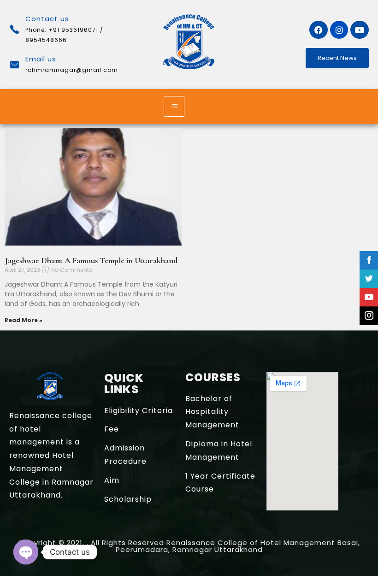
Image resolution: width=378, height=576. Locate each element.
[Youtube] (359, 30)
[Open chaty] (25, 552)
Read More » (23, 320)
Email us (40, 59)
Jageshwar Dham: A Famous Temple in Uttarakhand (91, 260)
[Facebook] (318, 30)
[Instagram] (339, 30)
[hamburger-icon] (174, 106)
